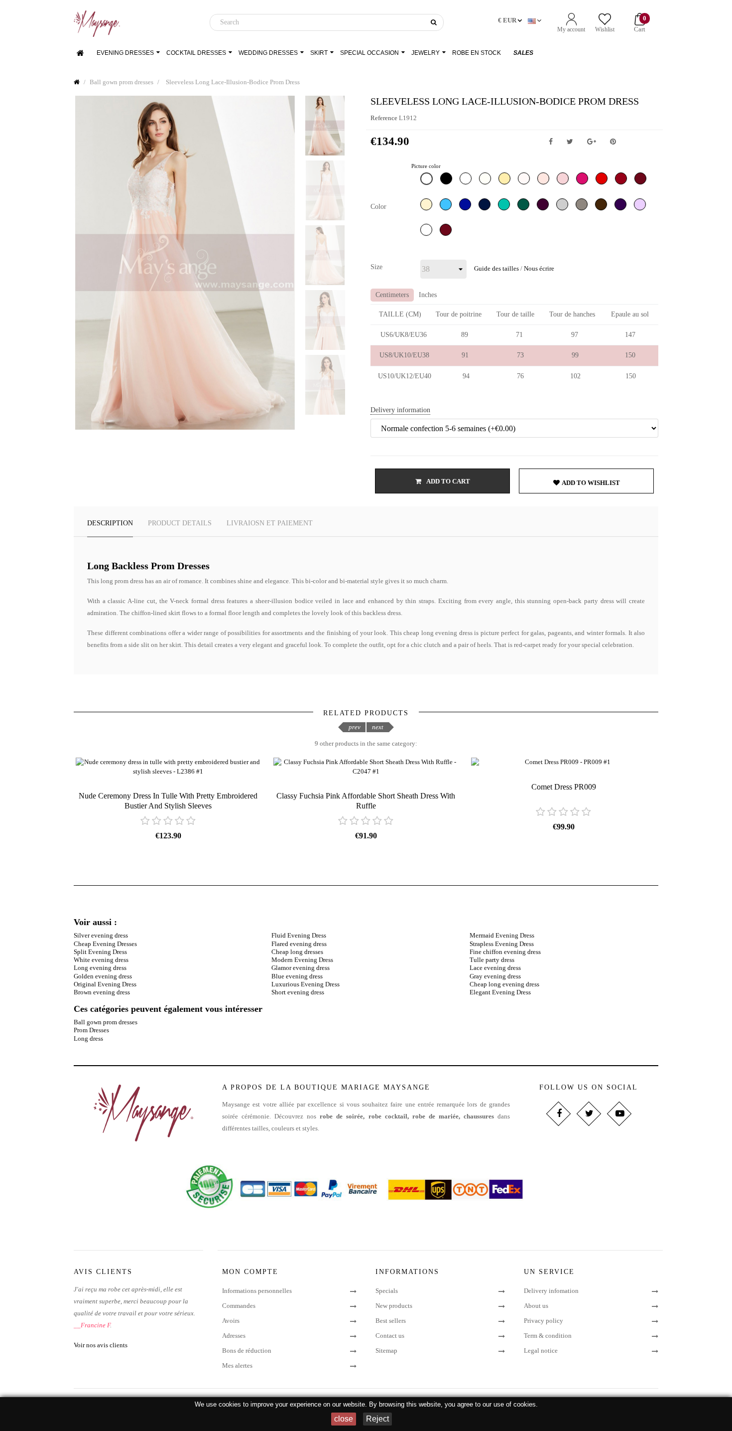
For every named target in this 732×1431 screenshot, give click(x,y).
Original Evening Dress (105, 984)
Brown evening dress (102, 992)
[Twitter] (588, 1114)
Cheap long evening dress (504, 984)
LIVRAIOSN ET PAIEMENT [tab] (270, 523)
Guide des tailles (496, 268)
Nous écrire (539, 268)
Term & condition (548, 1335)
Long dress (88, 1038)
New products (393, 1305)
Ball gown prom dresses (105, 1022)
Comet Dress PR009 (563, 787)
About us (536, 1305)
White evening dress (101, 959)
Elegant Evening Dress (500, 992)
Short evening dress (297, 992)
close (343, 1419)
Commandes (238, 1305)
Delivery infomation (551, 1290)
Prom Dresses (91, 1030)
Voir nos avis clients (100, 1345)
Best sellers (390, 1320)
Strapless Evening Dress (502, 944)
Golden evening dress (103, 976)
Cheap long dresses (297, 951)
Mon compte (250, 1271)
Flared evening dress (299, 944)
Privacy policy (543, 1320)
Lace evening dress (495, 967)
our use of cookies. (510, 1404)
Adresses (233, 1335)
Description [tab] (110, 523)
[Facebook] (558, 1114)
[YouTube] (619, 1114)
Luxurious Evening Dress (305, 984)
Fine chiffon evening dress (505, 951)
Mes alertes (237, 1365)
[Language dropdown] (535, 21)
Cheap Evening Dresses (105, 944)
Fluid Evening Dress (298, 935)
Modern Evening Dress (302, 959)
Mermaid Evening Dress (502, 935)
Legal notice (541, 1350)
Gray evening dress (495, 976)
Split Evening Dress (100, 951)
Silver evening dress (101, 935)
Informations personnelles (257, 1290)
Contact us (389, 1335)
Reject (377, 1419)
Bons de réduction (246, 1350)
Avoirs (231, 1320)
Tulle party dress (492, 959)
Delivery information (400, 410)
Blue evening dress (297, 976)
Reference (383, 118)
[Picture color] (427, 180)
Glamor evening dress (300, 967)
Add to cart (447, 481)
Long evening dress (100, 967)
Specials (386, 1290)
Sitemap (386, 1350)
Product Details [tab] (180, 523)
